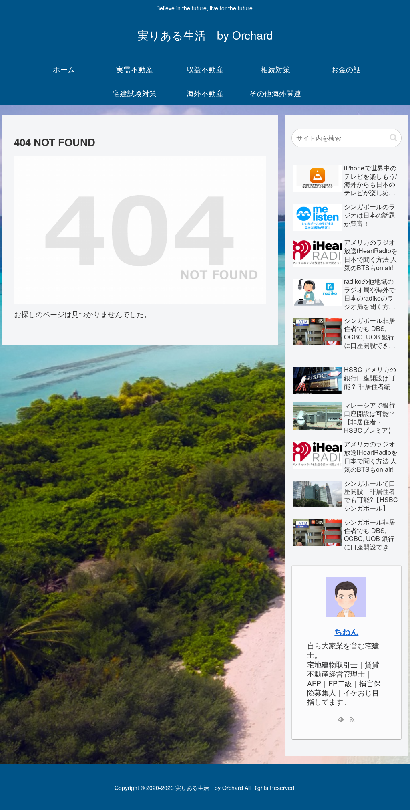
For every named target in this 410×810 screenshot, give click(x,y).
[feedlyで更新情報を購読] (341, 719)
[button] (393, 137)
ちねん (346, 631)
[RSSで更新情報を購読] (352, 719)
